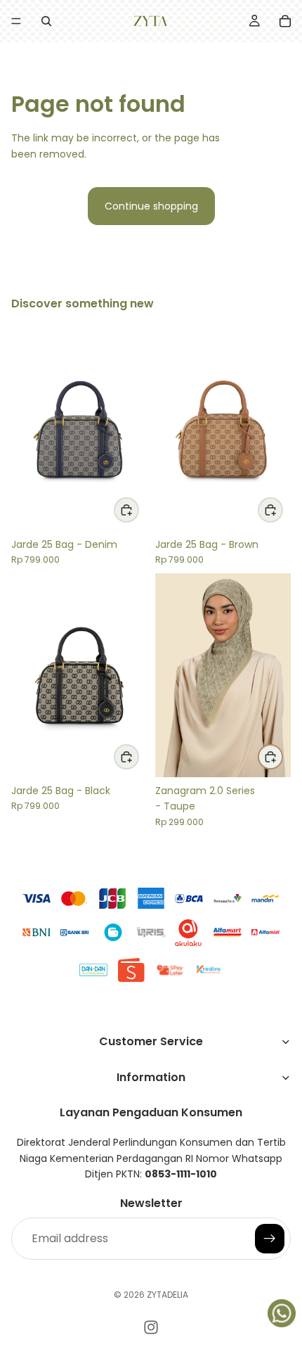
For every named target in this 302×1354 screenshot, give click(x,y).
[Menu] (16, 21)
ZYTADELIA (167, 1295)
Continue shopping (151, 206)
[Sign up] (269, 1238)
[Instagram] (151, 1327)
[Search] (46, 21)
